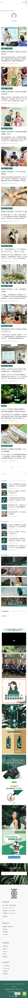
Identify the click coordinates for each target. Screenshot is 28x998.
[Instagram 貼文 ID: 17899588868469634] (14, 640)
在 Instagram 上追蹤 (15, 857)
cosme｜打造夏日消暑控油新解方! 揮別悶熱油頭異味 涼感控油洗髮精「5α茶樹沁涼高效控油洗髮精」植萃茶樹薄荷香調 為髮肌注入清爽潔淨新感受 (14, 410)
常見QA (5, 954)
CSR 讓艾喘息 (6, 968)
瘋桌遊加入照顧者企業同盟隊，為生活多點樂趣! (13, 450)
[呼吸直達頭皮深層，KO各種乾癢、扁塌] (14, 817)
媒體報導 (4, 405)
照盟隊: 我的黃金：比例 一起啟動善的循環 (13, 290)
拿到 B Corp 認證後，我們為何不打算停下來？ (17, 492)
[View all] (14, 561)
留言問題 (5, 916)
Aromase (14, 21)
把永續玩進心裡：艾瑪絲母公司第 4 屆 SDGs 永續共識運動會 (17, 506)
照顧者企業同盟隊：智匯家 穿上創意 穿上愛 (14, 53)
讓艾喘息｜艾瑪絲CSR (7, 48)
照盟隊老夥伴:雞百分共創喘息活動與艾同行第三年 (14, 330)
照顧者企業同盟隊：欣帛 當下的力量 (14, 211)
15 (18, 467)
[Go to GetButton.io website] (24, 996)
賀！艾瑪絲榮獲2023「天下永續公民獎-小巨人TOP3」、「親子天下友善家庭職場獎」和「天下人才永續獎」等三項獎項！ (13, 250)
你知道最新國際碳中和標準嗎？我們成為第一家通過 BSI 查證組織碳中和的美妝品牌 (17, 499)
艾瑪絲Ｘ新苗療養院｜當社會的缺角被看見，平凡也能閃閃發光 (17, 485)
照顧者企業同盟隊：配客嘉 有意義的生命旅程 (14, 92)
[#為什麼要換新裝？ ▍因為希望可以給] (14, 716)
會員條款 (5, 956)
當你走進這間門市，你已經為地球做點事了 (17, 513)
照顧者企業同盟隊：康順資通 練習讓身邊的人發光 (14, 132)
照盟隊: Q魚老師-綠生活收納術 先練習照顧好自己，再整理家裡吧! (13, 370)
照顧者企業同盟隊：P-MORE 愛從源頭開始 (13, 172)
